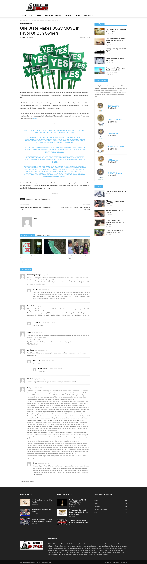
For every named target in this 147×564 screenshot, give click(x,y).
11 (89, 37)
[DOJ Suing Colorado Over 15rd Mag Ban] (25, 502)
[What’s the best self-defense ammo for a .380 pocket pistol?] (62, 522)
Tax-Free (37, 199)
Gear (39, 15)
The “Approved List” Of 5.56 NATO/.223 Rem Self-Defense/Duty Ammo (77, 502)
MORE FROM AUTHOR (43, 235)
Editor (23, 37)
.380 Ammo (113, 133)
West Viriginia (46, 199)
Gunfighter (37, 360)
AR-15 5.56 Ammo (116, 146)
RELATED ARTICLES (27, 235)
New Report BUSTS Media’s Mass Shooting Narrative (76, 208)
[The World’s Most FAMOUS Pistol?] (99, 213)
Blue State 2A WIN (49, 256)
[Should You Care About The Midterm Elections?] (31, 246)
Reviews (68, 15)
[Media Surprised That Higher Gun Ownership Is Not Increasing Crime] (99, 70)
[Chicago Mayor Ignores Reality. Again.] (99, 51)
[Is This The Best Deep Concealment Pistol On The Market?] (99, 222)
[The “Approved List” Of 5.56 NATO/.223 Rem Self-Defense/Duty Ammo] (62, 502)
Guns (30, 15)
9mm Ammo (113, 106)
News (78, 15)
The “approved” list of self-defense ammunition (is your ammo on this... (78, 512)
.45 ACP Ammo (115, 119)
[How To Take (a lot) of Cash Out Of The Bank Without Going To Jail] (99, 31)
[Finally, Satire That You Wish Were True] (99, 60)
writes (35, 118)
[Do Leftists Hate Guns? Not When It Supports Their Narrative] (79, 246)
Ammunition (29, 199)
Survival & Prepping (53, 15)
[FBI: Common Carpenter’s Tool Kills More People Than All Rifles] (99, 41)
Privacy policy (107, 562)
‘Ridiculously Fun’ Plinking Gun (116, 191)
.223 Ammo (113, 160)
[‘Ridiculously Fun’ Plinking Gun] (99, 193)
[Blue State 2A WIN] (55, 246)
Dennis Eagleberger (34, 275)
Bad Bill (35, 289)
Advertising (116, 562)
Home (24, 15)
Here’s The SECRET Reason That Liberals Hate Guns (35, 208)
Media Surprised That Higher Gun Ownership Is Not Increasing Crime (115, 70)
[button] (124, 15)
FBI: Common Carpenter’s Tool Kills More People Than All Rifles (116, 41)
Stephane (30, 350)
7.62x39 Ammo (115, 173)
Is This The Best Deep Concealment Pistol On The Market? (115, 222)
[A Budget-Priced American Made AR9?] (99, 203)
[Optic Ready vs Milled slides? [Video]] (25, 512)
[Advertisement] (111, 253)
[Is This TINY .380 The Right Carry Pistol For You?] (99, 232)
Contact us (88, 15)
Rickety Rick (37, 322)
